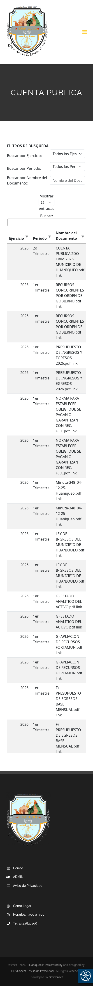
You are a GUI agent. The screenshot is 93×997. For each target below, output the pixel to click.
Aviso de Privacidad (41, 971)
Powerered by (54, 965)
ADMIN (18, 877)
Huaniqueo (35, 965)
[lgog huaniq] (27, 6)
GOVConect (18, 971)
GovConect (56, 977)
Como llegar (22, 906)
